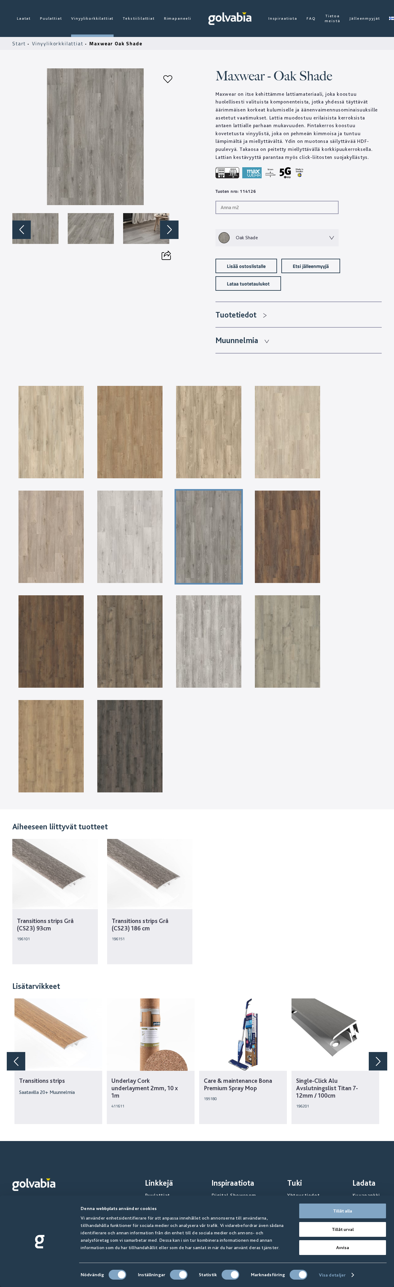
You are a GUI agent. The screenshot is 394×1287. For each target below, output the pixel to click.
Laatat (24, 18)
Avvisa (342, 1247)
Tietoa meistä (332, 18)
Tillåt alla (342, 1211)
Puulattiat (51, 18)
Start (20, 43)
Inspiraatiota (282, 18)
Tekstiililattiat (139, 18)
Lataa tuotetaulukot (248, 283)
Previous (21, 230)
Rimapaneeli (177, 18)
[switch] (178, 1275)
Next (169, 230)
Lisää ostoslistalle (246, 265)
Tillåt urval (343, 1229)
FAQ (311, 18)
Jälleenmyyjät (364, 18)
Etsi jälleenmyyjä (311, 265)
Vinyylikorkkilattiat (92, 18)
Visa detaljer (332, 1275)
